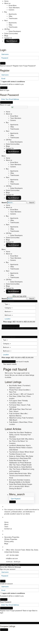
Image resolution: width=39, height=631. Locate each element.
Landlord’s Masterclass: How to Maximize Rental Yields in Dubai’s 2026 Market (20, 447)
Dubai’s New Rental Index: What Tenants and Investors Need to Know (20, 475)
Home (6, 1)
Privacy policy (9, 541)
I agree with (13, 81)
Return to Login (5, 105)
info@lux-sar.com (12, 558)
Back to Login (4, 90)
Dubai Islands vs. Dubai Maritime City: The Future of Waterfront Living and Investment (21, 469)
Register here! (5, 610)
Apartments (13, 14)
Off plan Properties (10, 539)
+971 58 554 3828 (12, 555)
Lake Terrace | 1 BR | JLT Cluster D (21, 394)
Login (3, 63)
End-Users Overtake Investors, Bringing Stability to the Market (19, 481)
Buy (5, 12)
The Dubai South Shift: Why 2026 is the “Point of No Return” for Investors (21, 441)
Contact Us (8, 38)
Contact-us (8, 529)
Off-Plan (7, 29)
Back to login (27, 610)
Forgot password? (16, 610)
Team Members (14, 7)
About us (7, 3)
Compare (4, 630)
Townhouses (13, 18)
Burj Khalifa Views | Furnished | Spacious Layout (20, 386)
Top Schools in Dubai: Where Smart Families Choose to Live (21, 453)
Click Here (11, 41)
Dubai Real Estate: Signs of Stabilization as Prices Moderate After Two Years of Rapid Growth (20, 462)
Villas (10, 16)
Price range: (7, 322)
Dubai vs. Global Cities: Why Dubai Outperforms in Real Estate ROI (21, 457)
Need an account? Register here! (11, 66)
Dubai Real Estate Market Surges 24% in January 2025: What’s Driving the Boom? (20, 486)
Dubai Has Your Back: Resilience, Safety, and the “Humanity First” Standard (20, 434)
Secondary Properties (11, 537)
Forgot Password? (29, 66)
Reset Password (6, 102)
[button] (19, 156)
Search (4, 202)
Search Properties (8, 361)
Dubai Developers (15, 31)
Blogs (6, 35)
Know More (12, 5)
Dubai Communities (11, 33)
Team (6, 526)
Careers (11, 10)
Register (4, 88)
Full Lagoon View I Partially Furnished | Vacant (18, 401)
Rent (6, 20)
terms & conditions (18, 81)
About (6, 524)
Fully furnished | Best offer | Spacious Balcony (18, 414)
